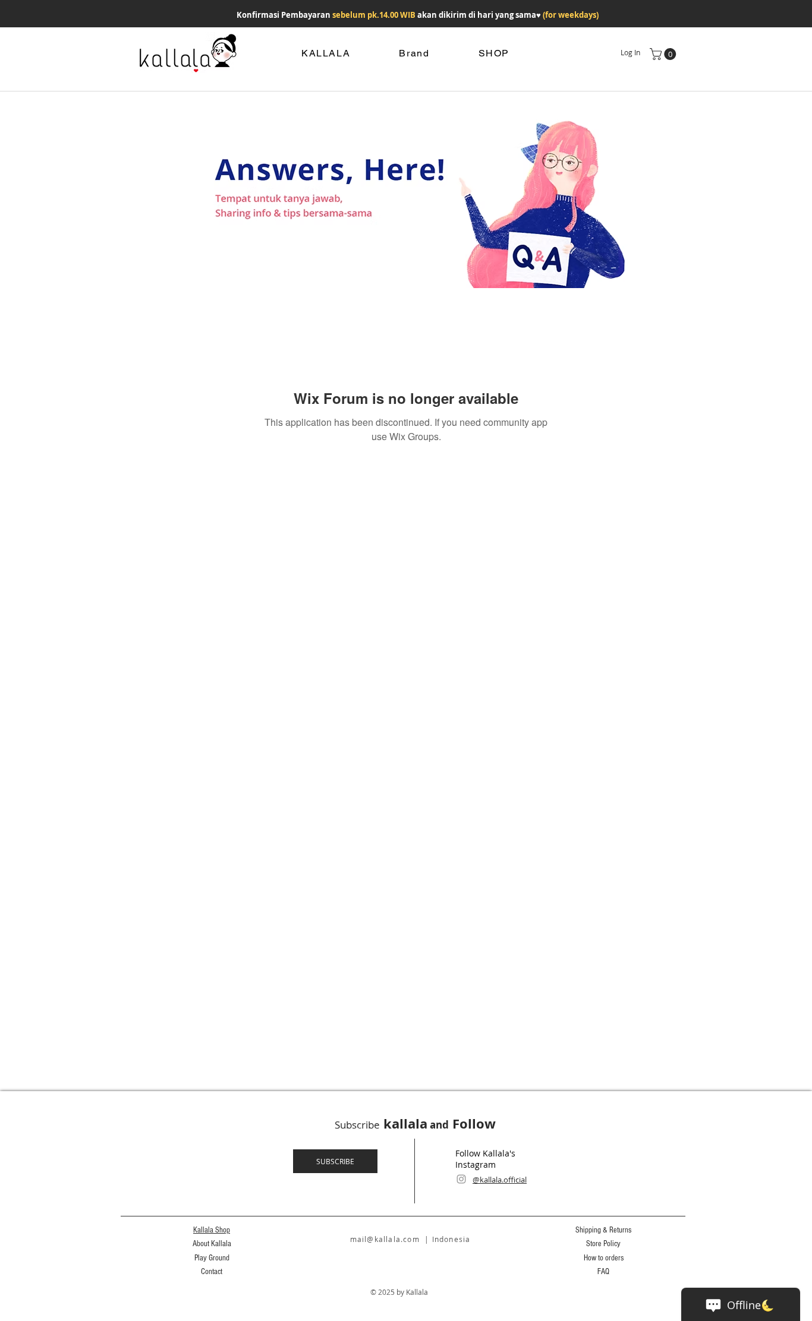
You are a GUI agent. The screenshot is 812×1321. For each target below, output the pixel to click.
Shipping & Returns (603, 1230)
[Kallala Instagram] (461, 1179)
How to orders (604, 1258)
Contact (211, 1271)
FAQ (603, 1271)
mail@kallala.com (385, 1239)
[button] (664, 54)
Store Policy (603, 1244)
